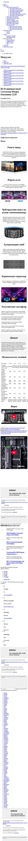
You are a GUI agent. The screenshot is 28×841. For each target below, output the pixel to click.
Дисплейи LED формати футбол (18, 14)
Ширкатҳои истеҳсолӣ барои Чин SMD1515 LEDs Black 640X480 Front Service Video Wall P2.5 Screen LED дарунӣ (14, 432)
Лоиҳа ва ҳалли (7, 30)
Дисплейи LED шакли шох (16, 15)
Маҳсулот (6, 5)
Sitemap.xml (6, 579)
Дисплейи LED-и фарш (13, 23)
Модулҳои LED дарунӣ (15, 26)
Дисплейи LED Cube (15, 12)
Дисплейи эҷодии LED (12, 7)
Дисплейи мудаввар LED (16, 11)
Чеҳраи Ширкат (11, 40)
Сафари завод (10, 41)
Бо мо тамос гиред (8, 46)
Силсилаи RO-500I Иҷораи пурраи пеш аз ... (15, 553)
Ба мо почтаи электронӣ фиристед (9, 133)
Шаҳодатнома (10, 42)
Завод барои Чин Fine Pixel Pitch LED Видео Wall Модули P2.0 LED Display (13, 428)
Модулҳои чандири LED (16, 29)
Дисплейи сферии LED (15, 8)
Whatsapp (20, 133)
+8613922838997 (8, 618)
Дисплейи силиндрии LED (16, 10)
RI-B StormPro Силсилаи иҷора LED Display (15, 534)
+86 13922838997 (8, 595)
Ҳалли (8, 33)
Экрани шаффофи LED (12, 20)
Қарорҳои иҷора (11, 19)
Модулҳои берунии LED (16, 27)
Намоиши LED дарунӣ (12, 16)
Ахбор (5, 34)
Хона (5, 4)
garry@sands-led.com (9, 606)
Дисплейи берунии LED (13, 18)
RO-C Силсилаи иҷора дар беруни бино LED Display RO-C (15, 562)
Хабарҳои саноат (11, 37)
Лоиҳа (8, 31)
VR (7, 44)
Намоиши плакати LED (13, 22)
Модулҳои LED (10, 25)
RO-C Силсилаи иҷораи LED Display (14, 542)
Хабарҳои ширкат (11, 35)
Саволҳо (6, 45)
